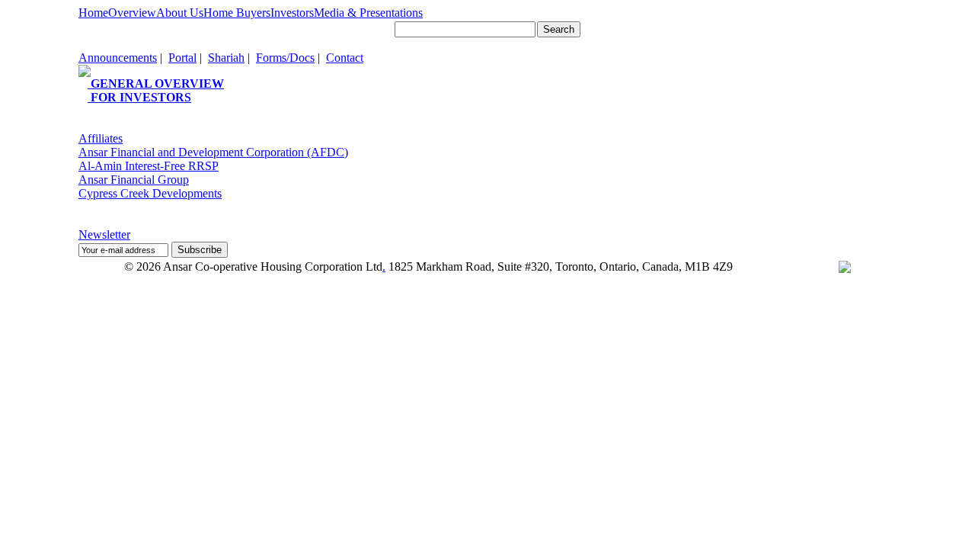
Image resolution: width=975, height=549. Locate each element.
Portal (182, 57)
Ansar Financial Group (133, 179)
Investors (292, 12)
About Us (179, 12)
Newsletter (104, 234)
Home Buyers (236, 12)
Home (93, 12)
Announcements (117, 57)
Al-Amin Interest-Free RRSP (148, 165)
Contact (344, 57)
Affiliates (100, 138)
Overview (132, 12)
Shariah (226, 57)
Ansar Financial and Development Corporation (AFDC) (213, 152)
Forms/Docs (285, 57)
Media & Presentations (368, 12)
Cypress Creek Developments (150, 193)
